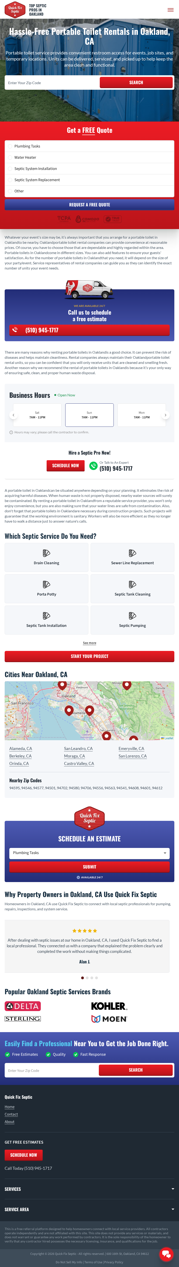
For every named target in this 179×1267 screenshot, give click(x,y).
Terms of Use (93, 1262)
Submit (89, 867)
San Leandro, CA (78, 748)
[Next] (165, 415)
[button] (89, 710)
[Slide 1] (82, 977)
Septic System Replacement (37, 180)
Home (9, 1107)
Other (19, 191)
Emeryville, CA (131, 748)
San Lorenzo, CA (133, 756)
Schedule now (23, 1155)
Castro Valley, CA (79, 763)
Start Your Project (89, 656)
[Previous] (13, 415)
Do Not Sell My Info (69, 1262)
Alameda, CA (20, 748)
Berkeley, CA (20, 756)
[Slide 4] (96, 977)
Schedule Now (65, 465)
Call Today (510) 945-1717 (28, 1168)
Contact (11, 1114)
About (9, 1122)
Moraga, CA (74, 756)
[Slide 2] (87, 977)
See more (89, 643)
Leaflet (168, 738)
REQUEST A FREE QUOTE (89, 204)
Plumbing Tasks (27, 146)
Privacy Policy (113, 1262)
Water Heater (25, 157)
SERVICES (13, 1189)
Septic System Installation (35, 169)
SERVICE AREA (17, 1209)
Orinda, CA (19, 763)
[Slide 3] (91, 977)
